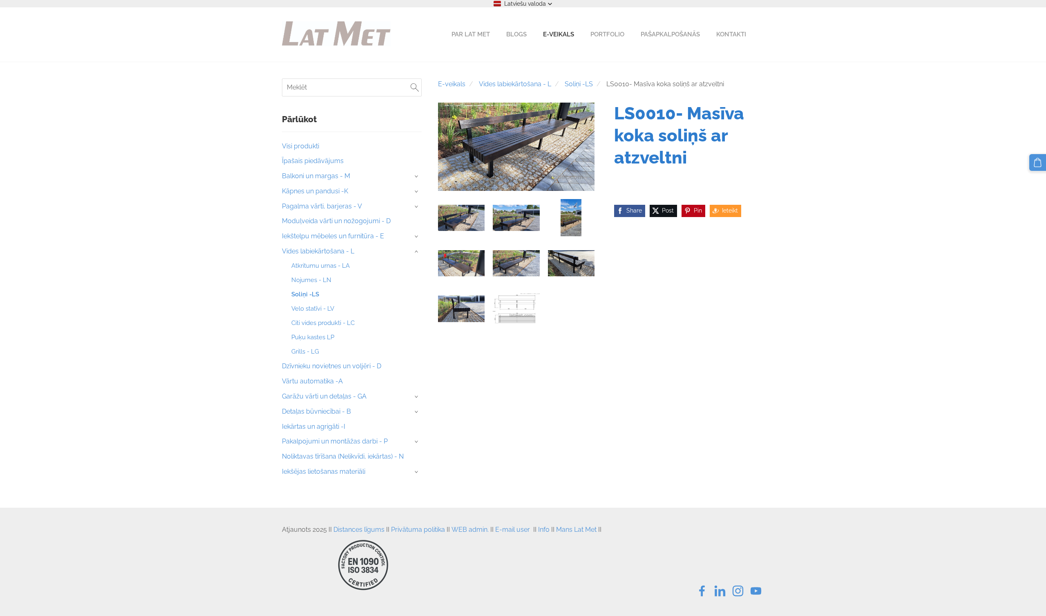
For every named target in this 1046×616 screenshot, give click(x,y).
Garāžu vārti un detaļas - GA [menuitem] (324, 396)
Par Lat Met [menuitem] (470, 34)
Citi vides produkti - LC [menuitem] (323, 323)
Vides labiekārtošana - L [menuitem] (318, 251)
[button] (523, 3)
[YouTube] (756, 591)
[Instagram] (738, 591)
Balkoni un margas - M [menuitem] (316, 176)
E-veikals (451, 84)
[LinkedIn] (720, 591)
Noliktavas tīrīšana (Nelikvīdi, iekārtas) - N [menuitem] (343, 456)
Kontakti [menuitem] (731, 34)
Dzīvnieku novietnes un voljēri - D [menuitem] (331, 366)
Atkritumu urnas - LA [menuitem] (320, 265)
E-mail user (512, 529)
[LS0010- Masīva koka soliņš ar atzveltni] (461, 217)
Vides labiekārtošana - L (515, 84)
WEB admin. (470, 529)
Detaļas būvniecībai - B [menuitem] (316, 411)
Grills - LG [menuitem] (305, 351)
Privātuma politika (418, 529)
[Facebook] (702, 591)
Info (544, 529)
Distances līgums (358, 529)
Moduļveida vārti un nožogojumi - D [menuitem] (336, 221)
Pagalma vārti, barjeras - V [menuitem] (322, 206)
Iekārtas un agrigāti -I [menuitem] (313, 426)
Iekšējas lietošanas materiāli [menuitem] (323, 471)
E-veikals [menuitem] (558, 34)
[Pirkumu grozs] (1037, 162)
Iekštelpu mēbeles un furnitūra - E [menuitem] (333, 236)
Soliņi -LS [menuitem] (305, 294)
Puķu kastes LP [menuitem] (312, 337)
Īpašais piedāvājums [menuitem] (313, 161)
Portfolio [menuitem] (607, 34)
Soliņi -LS (579, 84)
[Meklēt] (414, 87)
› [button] (417, 176)
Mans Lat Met (576, 529)
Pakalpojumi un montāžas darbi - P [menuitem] (335, 441)
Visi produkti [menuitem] (300, 146)
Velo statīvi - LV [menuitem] (312, 308)
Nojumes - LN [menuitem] (311, 280)
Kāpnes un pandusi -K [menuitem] (315, 191)
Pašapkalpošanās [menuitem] (670, 34)
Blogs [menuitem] (516, 34)
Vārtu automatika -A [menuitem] (312, 381)
